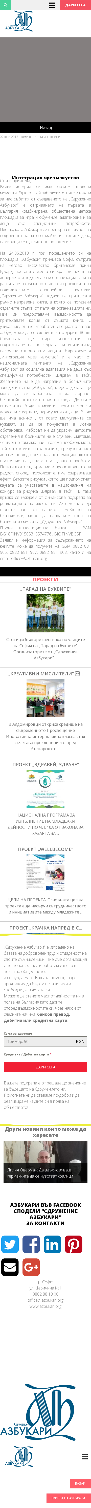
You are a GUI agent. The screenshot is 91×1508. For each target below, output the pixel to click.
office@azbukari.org (45, 1300)
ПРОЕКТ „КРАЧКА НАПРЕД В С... (45, 928)
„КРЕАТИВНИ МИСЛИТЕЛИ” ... (45, 674)
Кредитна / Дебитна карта (28, 1054)
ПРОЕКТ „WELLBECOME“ (45, 849)
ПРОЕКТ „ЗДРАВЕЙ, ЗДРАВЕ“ (45, 764)
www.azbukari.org (45, 1306)
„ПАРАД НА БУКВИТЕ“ (45, 589)
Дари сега (45, 1067)
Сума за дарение (18, 1033)
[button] (75, 5)
